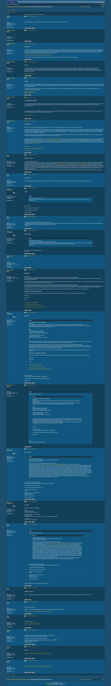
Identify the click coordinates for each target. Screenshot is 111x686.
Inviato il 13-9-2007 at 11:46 (32, 174)
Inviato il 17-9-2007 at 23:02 (32, 230)
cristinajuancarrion (11, 30)
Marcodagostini (10, 256)
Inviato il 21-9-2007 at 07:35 (32, 255)
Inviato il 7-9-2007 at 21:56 (30, 121)
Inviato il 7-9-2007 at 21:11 (31, 77)
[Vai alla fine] (103, 7)
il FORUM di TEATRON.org (12, 6)
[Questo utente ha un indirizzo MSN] (33, 28)
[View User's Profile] (26, 28)
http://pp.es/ (57, 138)
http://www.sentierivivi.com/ (62, 163)
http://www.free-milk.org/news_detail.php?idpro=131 (35, 306)
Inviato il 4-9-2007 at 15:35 (31, 16)
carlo (8, 188)
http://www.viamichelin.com (29, 92)
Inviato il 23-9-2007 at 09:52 (32, 448)
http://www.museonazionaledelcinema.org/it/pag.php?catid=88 (55, 465)
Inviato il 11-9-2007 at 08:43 (32, 154)
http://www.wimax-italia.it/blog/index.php (32, 304)
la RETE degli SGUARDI (24, 6)
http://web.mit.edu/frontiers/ (81, 163)
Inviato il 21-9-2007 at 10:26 (32, 312)
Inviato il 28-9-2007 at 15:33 (32, 601)
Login (103, 2)
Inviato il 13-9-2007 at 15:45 (32, 188)
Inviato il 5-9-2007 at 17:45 (31, 30)
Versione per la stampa (11, 10)
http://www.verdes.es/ (36, 143)
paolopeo (9, 16)
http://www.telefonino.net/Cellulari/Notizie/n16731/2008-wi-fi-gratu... (38, 653)
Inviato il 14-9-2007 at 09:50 (32, 216)
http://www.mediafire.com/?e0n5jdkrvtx (32, 623)
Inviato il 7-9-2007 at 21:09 (31, 43)
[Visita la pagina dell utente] (29, 214)
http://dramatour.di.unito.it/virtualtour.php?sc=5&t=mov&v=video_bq (38, 611)
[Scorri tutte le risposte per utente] (29, 28)
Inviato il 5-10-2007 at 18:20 (32, 646)
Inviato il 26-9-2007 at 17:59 (32, 587)
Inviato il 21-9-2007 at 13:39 (32, 385)
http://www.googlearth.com (29, 91)
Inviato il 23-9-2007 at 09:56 (32, 501)
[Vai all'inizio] (103, 679)
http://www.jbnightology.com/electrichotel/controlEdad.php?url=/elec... (38, 55)
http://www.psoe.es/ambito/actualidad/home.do (51, 139)
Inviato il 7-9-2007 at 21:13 (31, 97)
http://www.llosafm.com (29, 115)
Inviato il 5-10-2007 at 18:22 (32, 660)
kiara (8, 155)
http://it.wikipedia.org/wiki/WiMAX (31, 302)
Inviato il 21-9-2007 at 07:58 (32, 269)
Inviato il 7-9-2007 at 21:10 (31, 62)
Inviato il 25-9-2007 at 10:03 (32, 524)
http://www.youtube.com (29, 73)
